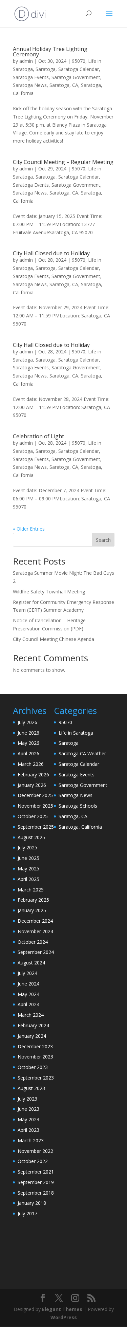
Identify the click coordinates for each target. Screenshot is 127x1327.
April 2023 (28, 1130)
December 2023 (35, 1046)
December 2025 (35, 795)
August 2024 (31, 962)
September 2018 (36, 1193)
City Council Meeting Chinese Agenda (53, 639)
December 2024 (35, 921)
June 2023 (28, 1109)
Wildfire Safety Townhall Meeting (49, 591)
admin (26, 61)
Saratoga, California (80, 827)
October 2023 (33, 1067)
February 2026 (33, 774)
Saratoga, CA (63, 85)
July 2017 (27, 1213)
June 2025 (28, 858)
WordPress (63, 1317)
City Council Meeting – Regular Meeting (63, 162)
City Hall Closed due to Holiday (51, 253)
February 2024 (33, 1025)
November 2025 (35, 806)
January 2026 (32, 785)
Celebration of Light (38, 436)
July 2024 (27, 973)
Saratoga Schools (78, 806)
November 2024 (35, 931)
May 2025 (28, 868)
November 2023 (35, 1056)
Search (103, 540)
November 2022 (35, 1151)
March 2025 (31, 889)
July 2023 (27, 1098)
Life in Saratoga (76, 733)
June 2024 (28, 983)
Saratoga (46, 69)
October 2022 (33, 1161)
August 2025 (31, 837)
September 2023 (36, 1077)
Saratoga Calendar (78, 69)
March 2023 (31, 1140)
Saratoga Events (31, 77)
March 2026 (31, 764)
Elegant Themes (62, 1309)
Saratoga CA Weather (82, 753)
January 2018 (32, 1203)
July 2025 (27, 847)
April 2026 (28, 753)
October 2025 (33, 816)
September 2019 (36, 1182)
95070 (78, 61)
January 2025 (32, 910)
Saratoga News (30, 85)
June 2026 (28, 733)
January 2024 (32, 1036)
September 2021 (36, 1171)
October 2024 (33, 942)
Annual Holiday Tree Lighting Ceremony (50, 51)
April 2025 (28, 879)
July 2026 (27, 722)
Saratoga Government (75, 77)
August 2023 (31, 1088)
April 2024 (28, 1004)
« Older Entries (29, 529)
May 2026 (28, 743)
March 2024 (31, 1015)
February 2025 (33, 900)
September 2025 (36, 827)
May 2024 (28, 994)
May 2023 (28, 1119)
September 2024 (36, 952)
